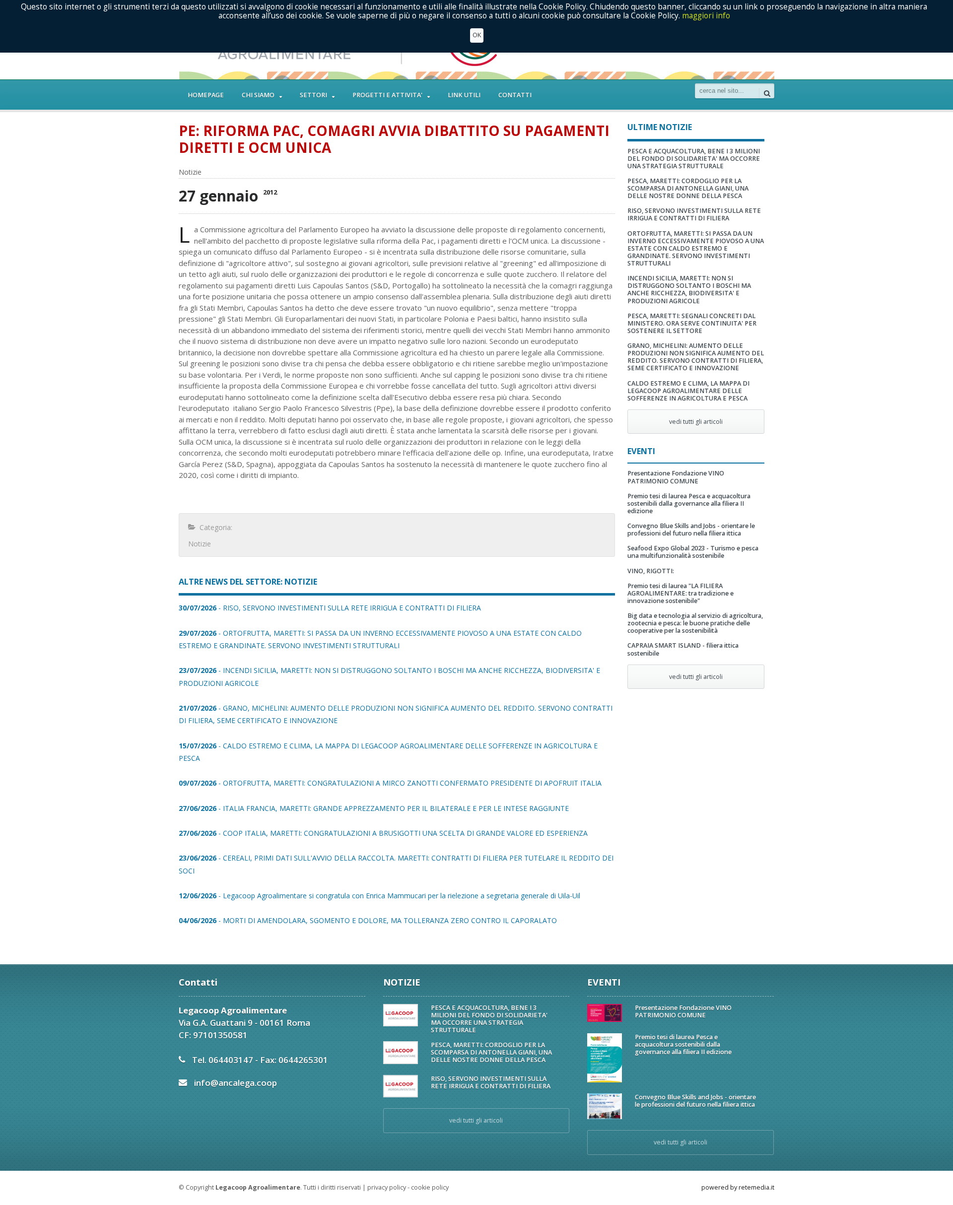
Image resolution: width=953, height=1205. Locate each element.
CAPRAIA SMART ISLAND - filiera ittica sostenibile (683, 649)
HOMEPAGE (206, 95)
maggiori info (706, 15)
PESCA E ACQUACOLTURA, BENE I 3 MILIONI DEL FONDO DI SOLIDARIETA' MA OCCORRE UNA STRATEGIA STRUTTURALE (693, 158)
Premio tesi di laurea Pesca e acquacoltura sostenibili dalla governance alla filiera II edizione (688, 503)
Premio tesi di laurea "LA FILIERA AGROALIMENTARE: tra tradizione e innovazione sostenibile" (680, 593)
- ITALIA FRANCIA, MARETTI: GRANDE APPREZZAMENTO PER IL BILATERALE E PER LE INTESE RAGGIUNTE (374, 808)
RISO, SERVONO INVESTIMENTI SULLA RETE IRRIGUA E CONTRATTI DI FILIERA (694, 214)
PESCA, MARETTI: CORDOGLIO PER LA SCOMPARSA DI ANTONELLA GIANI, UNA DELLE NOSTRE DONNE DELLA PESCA (688, 188)
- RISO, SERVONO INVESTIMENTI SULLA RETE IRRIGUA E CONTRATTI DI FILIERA (330, 607)
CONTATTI (515, 95)
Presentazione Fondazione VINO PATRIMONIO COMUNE (675, 477)
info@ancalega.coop (235, 1082)
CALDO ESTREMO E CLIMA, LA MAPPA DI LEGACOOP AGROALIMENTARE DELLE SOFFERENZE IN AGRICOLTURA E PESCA (688, 390)
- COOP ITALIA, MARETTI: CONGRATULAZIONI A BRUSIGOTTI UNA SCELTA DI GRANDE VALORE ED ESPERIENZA (383, 833)
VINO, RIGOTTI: (650, 571)
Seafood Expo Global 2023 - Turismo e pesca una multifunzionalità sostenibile (692, 552)
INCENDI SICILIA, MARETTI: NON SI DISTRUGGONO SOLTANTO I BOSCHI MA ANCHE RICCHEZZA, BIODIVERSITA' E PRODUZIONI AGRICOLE (689, 289)
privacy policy (386, 1187)
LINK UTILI (464, 95)
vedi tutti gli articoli (696, 421)
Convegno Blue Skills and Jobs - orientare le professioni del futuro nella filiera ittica (691, 529)
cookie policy (430, 1187)
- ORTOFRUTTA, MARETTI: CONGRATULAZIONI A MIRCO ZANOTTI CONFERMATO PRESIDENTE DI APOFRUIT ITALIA (390, 783)
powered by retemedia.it (737, 1187)
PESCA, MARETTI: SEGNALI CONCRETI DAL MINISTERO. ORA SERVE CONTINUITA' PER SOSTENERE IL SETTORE (691, 323)
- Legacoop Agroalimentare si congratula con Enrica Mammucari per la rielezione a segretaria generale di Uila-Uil (379, 895)
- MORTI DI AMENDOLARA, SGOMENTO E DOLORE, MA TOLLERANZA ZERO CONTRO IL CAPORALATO (368, 920)
